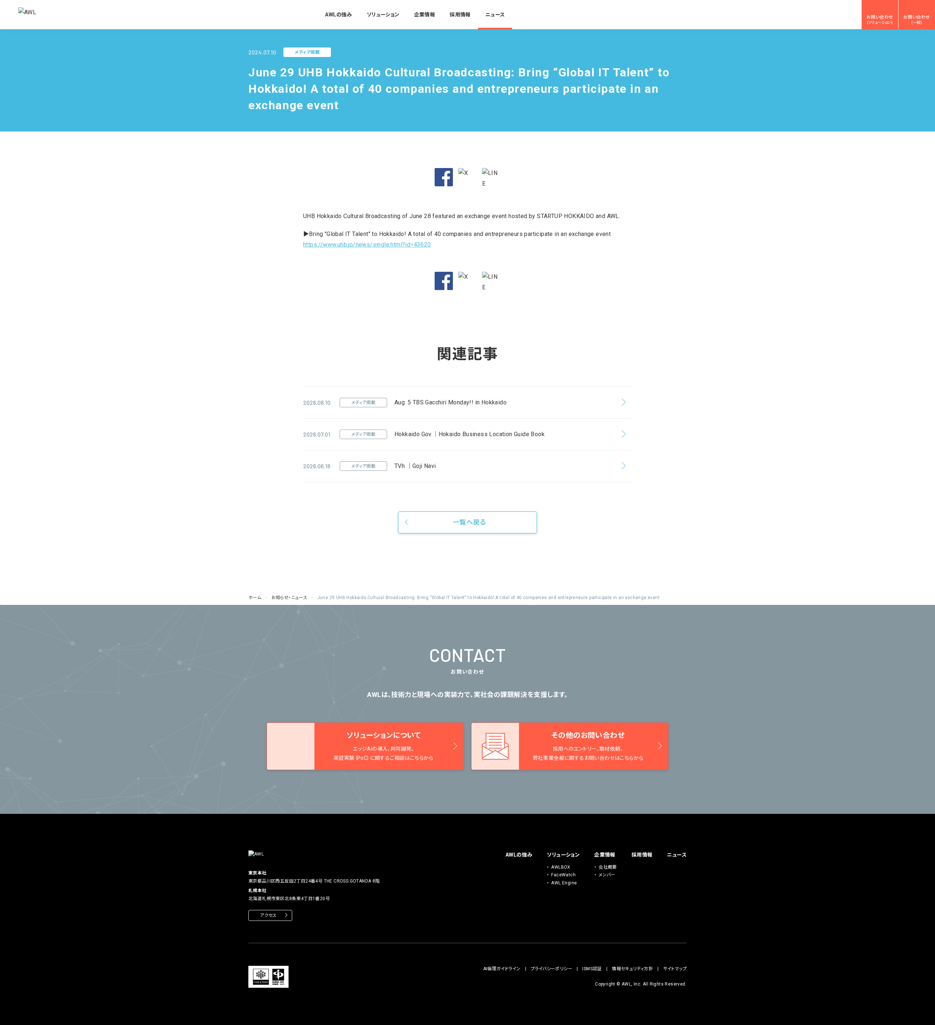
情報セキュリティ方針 (632, 968)
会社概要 (608, 867)
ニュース (495, 15)
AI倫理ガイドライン (502, 968)
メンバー (607, 874)
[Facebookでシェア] (444, 177)
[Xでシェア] (467, 177)
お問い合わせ (879, 20)
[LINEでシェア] (491, 178)
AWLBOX (560, 867)
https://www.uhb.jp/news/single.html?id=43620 (367, 244)
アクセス (268, 915)
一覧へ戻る (469, 522)
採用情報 (460, 15)
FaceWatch (563, 874)
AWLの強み (338, 15)
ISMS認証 (592, 968)
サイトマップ (675, 968)
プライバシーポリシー (551, 968)
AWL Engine (564, 882)
